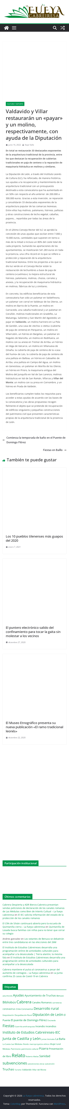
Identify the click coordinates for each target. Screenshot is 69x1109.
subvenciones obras (36, 1064)
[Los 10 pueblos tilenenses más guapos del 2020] (34, 469)
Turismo (18, 1070)
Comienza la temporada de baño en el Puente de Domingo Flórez (35, 440)
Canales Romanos (42, 1002)
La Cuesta (7, 1044)
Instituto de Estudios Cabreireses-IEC (31, 1032)
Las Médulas (16, 1044)
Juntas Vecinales (48, 1039)
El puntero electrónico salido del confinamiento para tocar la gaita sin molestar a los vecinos (33, 631)
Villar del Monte (39, 1069)
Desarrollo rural (46, 1008)
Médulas (6, 1049)
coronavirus (9, 1008)
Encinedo (51, 1020)
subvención (50, 1064)
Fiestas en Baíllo (53, 450)
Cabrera (24, 1001)
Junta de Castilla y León (22, 1038)
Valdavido (27, 1069)
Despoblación (8, 1015)
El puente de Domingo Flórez (29, 1020)
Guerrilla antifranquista (25, 1026)
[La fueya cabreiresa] (6, 28)
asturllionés (7, 996)
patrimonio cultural (29, 1049)
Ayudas (18, 995)
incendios (51, 1026)
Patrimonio (16, 1049)
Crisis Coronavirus (24, 1009)
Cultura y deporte (15, 104)
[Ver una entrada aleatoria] (62, 28)
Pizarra (43, 1048)
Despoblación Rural (23, 1015)
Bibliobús (9, 1002)
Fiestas (8, 1025)
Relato (18, 1055)
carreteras (57, 1002)
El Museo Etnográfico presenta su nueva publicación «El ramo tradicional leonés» (34, 727)
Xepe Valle (29, 144)
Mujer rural (55, 1044)
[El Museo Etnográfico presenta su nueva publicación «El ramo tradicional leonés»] (34, 656)
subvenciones (15, 1063)
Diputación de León (48, 1014)
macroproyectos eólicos (39, 1044)
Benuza (60, 995)
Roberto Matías (32, 1056)
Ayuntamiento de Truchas (40, 995)
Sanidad (44, 1056)
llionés (26, 1044)
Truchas (8, 1069)
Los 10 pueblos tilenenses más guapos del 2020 (34, 538)
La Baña (60, 1039)
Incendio (40, 1026)
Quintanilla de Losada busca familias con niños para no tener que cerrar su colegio (34, 930)
